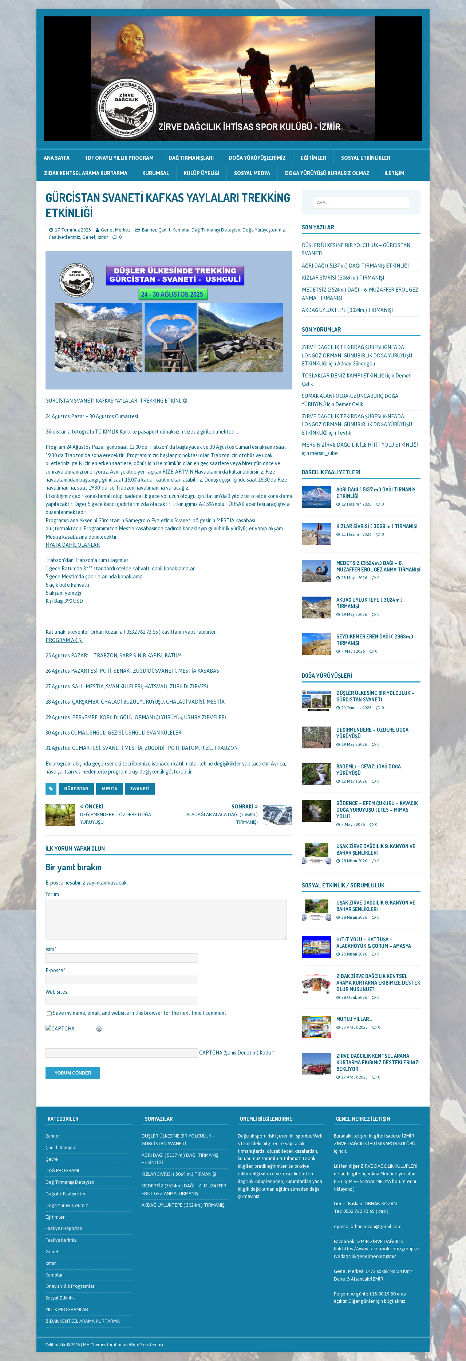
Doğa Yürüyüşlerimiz (257, 158)
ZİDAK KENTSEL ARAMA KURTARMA (85, 173)
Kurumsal (155, 173)
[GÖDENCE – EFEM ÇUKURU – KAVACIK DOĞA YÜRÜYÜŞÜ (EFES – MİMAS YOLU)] (316, 817)
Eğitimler (313, 158)
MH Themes (94, 1344)
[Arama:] (361, 202)
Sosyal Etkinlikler (365, 158)
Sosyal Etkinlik (60, 1298)
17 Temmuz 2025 (73, 230)
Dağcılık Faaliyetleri (331, 472)
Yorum (52, 894)
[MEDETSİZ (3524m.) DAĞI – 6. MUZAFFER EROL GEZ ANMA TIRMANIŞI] (316, 577)
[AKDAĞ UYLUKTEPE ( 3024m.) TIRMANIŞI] (316, 614)
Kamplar (54, 1275)
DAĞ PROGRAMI (62, 1170)
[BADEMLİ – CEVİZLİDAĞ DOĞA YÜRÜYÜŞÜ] (316, 781)
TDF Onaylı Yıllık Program (119, 158)
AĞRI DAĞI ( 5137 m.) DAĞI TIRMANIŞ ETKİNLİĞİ (355, 266)
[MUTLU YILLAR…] (316, 1033)
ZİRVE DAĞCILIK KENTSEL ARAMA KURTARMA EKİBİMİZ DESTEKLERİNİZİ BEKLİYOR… (378, 1062)
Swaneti (139, 788)
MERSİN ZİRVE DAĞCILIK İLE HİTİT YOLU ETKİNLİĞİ (360, 445)
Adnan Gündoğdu (356, 364)
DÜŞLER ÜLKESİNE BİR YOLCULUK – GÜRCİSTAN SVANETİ (375, 696)
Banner (149, 230)
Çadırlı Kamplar (173, 230)
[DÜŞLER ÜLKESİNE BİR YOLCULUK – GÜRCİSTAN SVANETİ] (316, 707)
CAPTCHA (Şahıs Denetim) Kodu (235, 1052)
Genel (88, 237)
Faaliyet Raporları (64, 1228)
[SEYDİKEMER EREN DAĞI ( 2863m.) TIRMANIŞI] (316, 651)
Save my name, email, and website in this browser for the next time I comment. (140, 1013)
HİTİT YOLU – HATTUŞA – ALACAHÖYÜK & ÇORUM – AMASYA (373, 942)
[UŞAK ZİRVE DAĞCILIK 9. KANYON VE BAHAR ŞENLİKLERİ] (316, 860)
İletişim (394, 173)
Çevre (52, 1159)
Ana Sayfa (57, 158)
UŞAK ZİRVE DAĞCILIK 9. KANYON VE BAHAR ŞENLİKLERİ (375, 849)
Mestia (109, 788)
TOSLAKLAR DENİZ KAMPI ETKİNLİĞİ (344, 376)
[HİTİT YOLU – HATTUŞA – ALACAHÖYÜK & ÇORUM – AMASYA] (316, 954)
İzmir (103, 237)
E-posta (54, 970)
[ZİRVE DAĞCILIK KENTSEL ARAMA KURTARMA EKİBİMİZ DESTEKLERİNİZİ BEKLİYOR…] (316, 1070)
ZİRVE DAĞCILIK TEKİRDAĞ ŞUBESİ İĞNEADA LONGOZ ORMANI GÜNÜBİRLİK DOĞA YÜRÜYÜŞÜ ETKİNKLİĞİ (357, 355)
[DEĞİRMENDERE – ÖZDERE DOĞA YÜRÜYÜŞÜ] (316, 744)
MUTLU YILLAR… (354, 1019)
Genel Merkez (115, 230)
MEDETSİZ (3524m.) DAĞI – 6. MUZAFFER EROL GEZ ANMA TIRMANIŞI (378, 566)
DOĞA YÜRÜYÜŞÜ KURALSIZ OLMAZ (327, 173)
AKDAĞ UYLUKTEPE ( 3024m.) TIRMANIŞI (347, 310)
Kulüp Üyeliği (201, 173)
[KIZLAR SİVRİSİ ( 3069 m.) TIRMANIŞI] (316, 540)
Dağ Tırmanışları (191, 158)
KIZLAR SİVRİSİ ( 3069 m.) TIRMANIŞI (343, 278)
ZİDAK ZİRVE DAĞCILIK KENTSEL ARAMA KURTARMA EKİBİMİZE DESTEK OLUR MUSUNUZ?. (378, 982)
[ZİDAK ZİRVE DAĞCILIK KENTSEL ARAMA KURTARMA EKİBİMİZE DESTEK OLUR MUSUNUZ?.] (316, 990)
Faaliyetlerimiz (64, 237)
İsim (50, 949)
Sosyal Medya (252, 173)
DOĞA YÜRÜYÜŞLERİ (327, 675)
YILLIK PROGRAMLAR (67, 1309)
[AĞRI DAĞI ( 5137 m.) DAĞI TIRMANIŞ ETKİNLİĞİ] (316, 504)
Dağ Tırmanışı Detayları (215, 230)
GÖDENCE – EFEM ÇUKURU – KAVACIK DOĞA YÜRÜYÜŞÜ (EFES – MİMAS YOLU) (377, 809)
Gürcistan (76, 788)
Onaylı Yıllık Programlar (70, 1286)
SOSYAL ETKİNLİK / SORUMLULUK (343, 885)
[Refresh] (99, 1029)
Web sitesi (57, 992)
